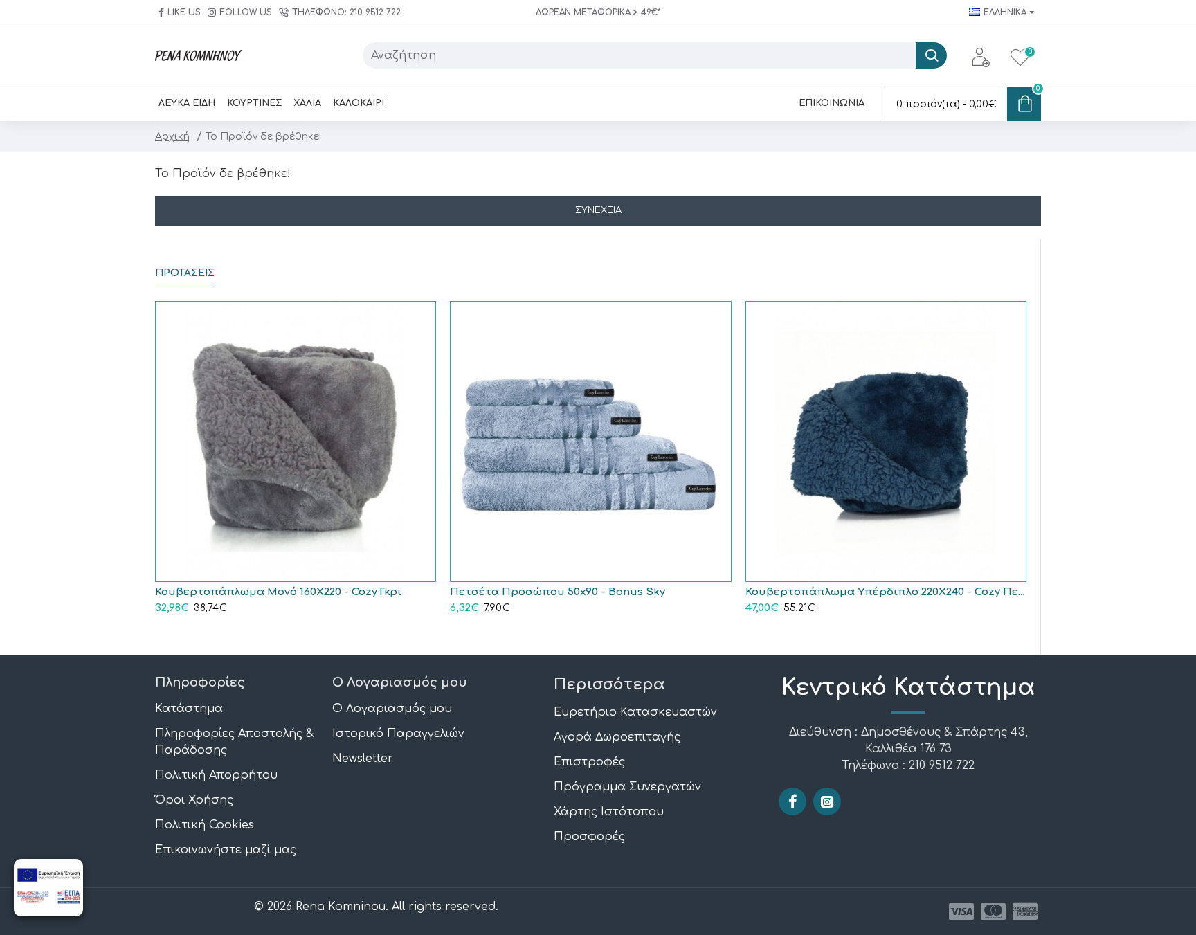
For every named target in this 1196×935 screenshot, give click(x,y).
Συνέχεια (598, 210)
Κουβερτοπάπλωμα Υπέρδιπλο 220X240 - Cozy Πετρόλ (885, 592)
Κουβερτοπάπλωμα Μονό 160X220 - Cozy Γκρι (278, 592)
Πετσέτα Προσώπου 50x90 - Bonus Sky (557, 592)
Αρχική (172, 136)
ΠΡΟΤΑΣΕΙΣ (185, 273)
